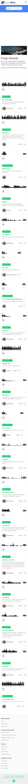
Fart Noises (6, 234)
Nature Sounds (4, 740)
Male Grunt (6, 169)
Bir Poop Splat (7, 100)
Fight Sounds (4, 746)
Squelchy (5, 666)
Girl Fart (5, 267)
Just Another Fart (8, 699)
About (17, 777)
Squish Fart (6, 363)
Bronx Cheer (6, 428)
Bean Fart (5, 133)
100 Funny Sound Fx (6, 732)
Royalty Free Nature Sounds (8, 737)
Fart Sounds (4, 763)
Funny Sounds (4, 765)
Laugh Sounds (4, 751)
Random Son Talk (8, 560)
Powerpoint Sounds (6, 754)
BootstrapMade (11, 777)
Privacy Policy (22, 777)
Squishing (5, 597)
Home (2, 721)
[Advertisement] (14, 27)
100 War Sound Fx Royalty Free (8, 735)
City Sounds (4, 749)
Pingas (4, 202)
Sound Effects (4, 723)
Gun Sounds (4, 760)
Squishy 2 (5, 395)
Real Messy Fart (7, 492)
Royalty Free (4, 726)
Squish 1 (5, 330)
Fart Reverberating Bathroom (12, 299)
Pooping (5, 459)
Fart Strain (5, 525)
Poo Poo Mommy (8, 630)
